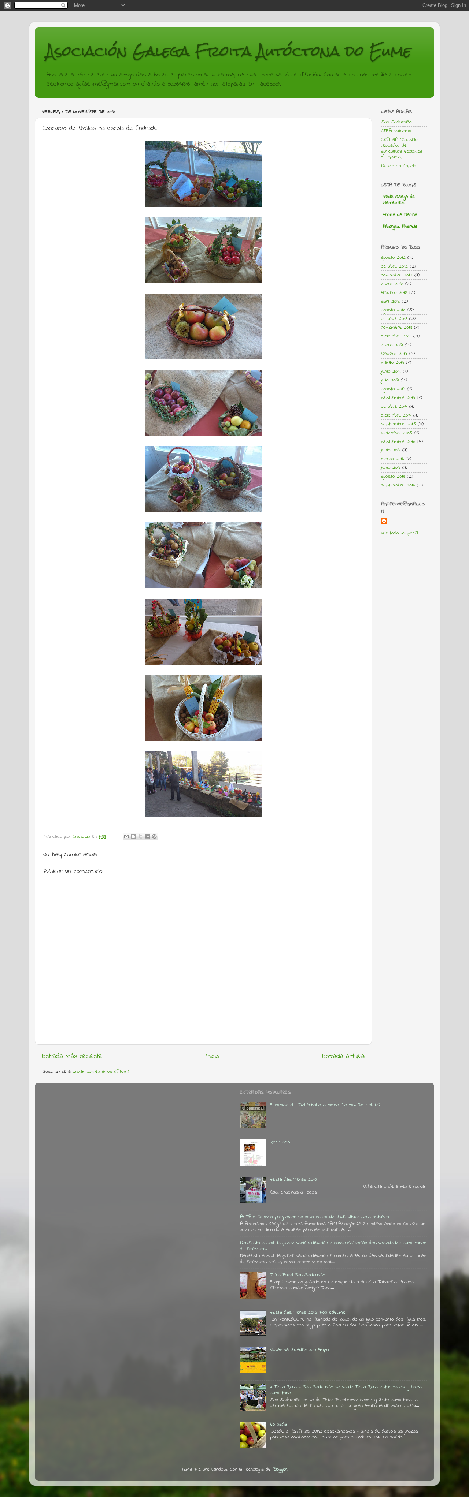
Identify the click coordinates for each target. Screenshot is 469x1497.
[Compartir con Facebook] (147, 836)
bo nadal (278, 1424)
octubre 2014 (394, 406)
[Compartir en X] (140, 836)
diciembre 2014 (396, 415)
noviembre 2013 (396, 327)
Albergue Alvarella (400, 226)
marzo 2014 (392, 362)
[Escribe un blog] (133, 836)
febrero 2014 (394, 354)
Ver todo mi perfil (399, 533)
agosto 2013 (393, 310)
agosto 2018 (393, 476)
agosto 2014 (393, 389)
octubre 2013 (394, 318)
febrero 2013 (394, 292)
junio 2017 (390, 450)
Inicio (212, 1056)
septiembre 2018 (398, 485)
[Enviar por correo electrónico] (126, 836)
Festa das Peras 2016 (293, 1179)
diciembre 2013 (396, 336)
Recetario (280, 1142)
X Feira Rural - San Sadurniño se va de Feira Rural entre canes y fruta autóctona (346, 1390)
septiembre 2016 (398, 441)
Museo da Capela (398, 166)
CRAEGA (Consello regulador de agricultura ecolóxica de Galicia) (401, 148)
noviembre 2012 (397, 275)
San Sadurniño (396, 122)
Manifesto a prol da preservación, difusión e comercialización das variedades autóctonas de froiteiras (333, 1246)
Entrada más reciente (72, 1056)
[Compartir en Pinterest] (154, 836)
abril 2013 (390, 301)
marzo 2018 (392, 459)
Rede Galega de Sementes (399, 199)
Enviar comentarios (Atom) (101, 1071)
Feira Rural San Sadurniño (297, 1275)
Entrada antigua (343, 1056)
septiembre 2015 (398, 424)
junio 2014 (391, 371)
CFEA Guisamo (396, 131)
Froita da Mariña (400, 215)
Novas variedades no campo (299, 1350)
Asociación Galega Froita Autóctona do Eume (228, 51)
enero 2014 (392, 345)
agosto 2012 (393, 257)
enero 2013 (392, 284)
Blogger (280, 1469)
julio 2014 (390, 380)
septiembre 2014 (398, 398)
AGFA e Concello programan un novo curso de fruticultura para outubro (314, 1217)
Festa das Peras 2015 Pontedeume (308, 1312)
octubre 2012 (394, 266)
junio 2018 (390, 467)
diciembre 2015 (396, 433)
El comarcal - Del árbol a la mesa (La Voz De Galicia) (325, 1105)
